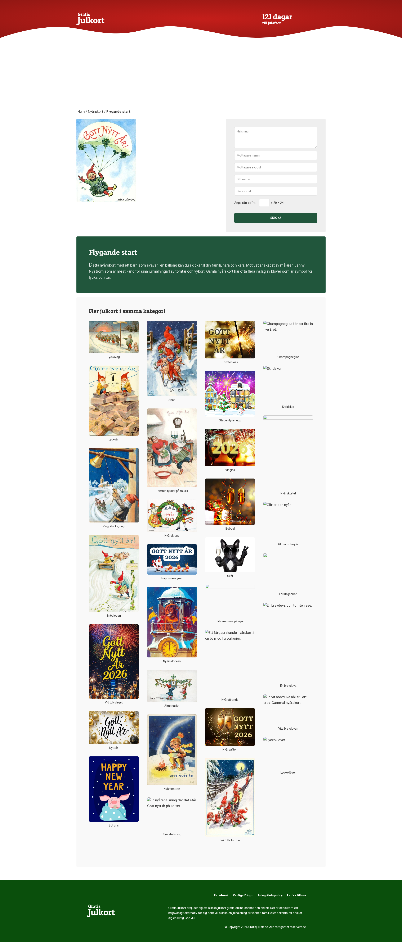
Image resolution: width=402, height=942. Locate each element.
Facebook (221, 895)
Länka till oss (297, 895)
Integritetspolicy (270, 895)
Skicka (275, 217)
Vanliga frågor (243, 895)
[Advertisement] (201, 77)
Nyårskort (95, 111)
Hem (81, 111)
